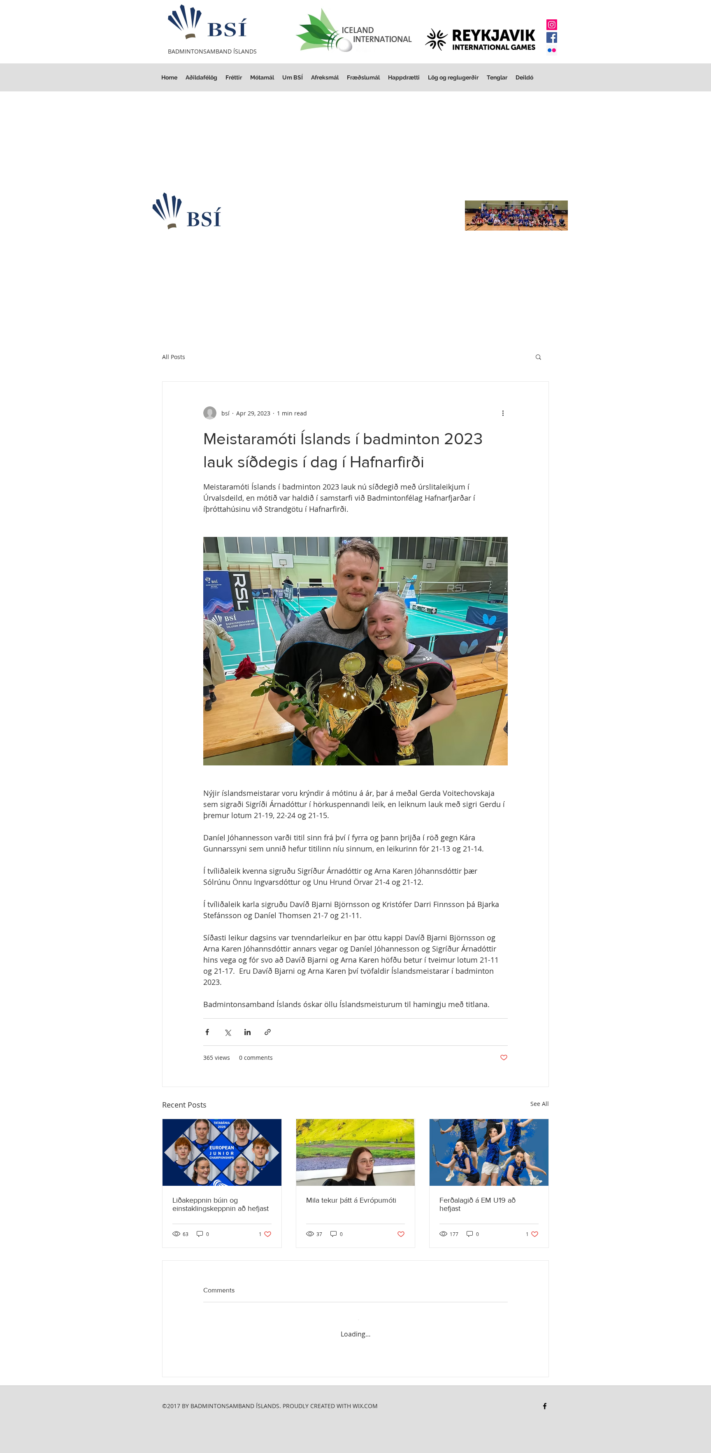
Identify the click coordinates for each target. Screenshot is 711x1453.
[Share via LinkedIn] (247, 1032)
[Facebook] (551, 37)
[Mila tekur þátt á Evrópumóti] (355, 1152)
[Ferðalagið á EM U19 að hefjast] (489, 1152)
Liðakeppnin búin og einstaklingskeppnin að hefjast (220, 1204)
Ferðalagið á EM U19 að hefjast (477, 1204)
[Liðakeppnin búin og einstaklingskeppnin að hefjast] (222, 1152)
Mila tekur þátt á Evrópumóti (351, 1200)
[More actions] (503, 413)
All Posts (173, 357)
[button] (453, 78)
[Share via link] (268, 1032)
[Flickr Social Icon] (551, 50)
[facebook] (545, 1398)
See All (539, 1104)
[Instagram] (551, 24)
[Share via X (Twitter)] (227, 1032)
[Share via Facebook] (207, 1032)
